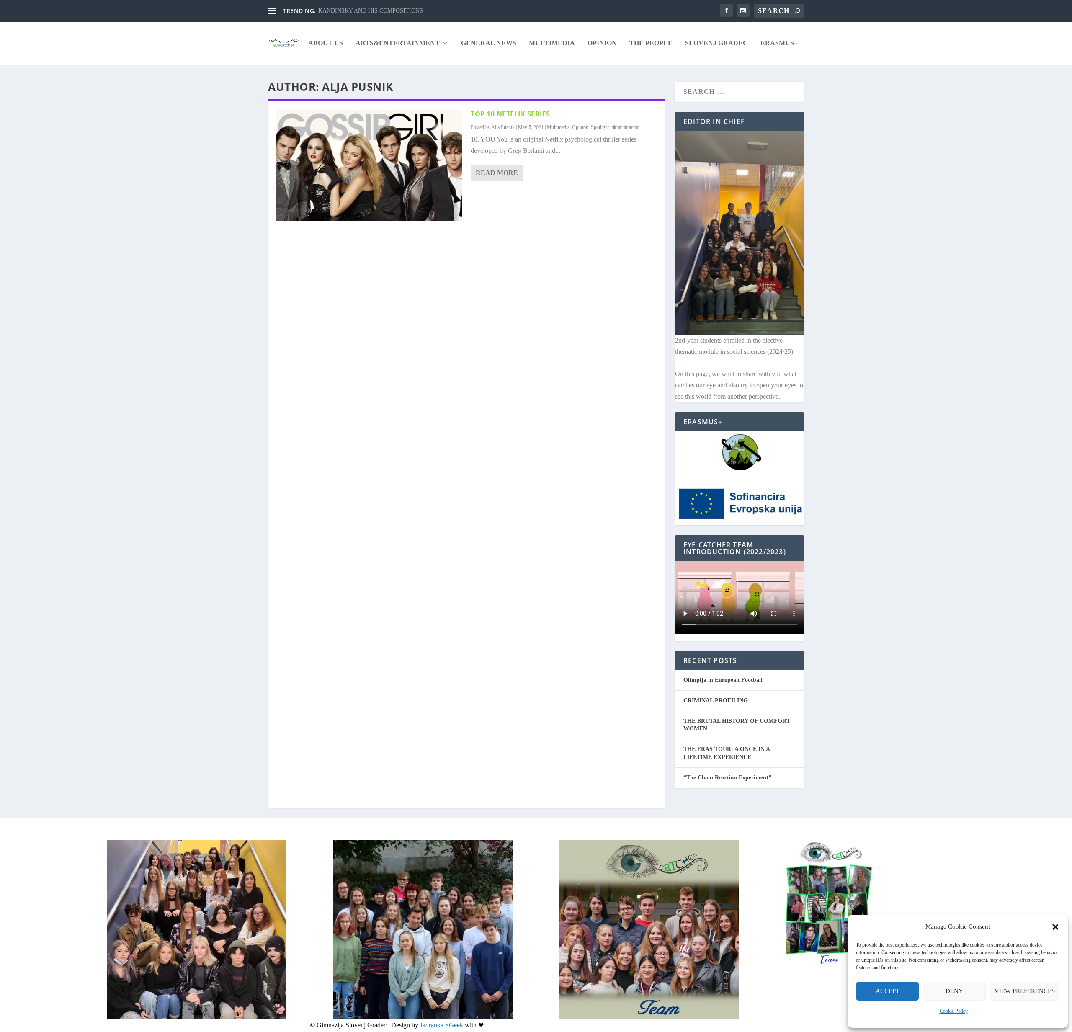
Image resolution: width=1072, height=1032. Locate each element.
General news (488, 43)
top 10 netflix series (510, 114)
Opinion (602, 43)
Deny (954, 991)
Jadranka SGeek (441, 1025)
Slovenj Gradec (716, 43)
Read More (497, 172)
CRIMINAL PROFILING (715, 700)
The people (651, 43)
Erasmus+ (779, 43)
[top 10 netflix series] (369, 165)
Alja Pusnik (503, 127)
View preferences (1025, 991)
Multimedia (552, 43)
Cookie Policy (954, 1011)
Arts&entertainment (398, 43)
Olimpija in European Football (723, 680)
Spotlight (600, 127)
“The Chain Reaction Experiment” (727, 777)
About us (325, 43)
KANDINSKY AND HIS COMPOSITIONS (370, 11)
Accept (887, 991)
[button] (1055, 927)
